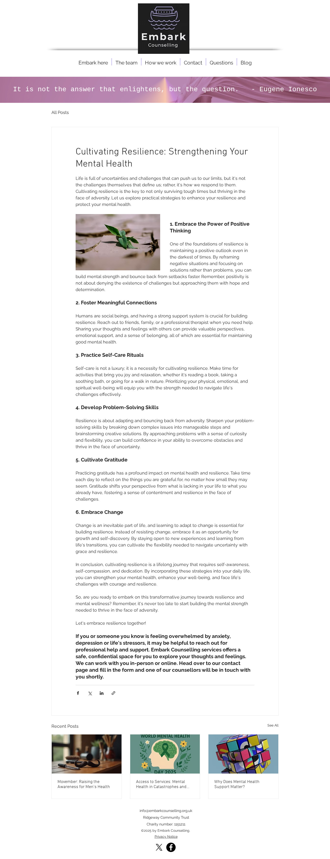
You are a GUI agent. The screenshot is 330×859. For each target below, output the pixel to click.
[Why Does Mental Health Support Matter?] (243, 754)
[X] (159, 847)
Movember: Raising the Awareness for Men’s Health (83, 784)
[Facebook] (171, 847)
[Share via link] (113, 693)
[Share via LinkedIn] (101, 693)
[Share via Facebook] (78, 693)
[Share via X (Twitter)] (89, 693)
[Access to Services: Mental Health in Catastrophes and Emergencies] (165, 754)
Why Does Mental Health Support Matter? (236, 784)
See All (273, 725)
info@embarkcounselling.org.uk (166, 811)
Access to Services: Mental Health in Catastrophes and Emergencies (161, 784)
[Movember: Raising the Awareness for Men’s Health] (87, 754)
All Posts (60, 112)
